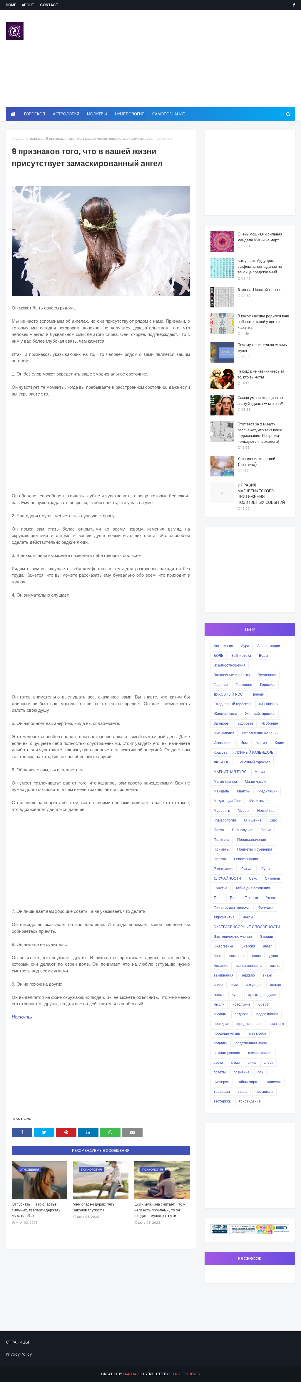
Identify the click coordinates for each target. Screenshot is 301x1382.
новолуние (241, 1004)
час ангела (264, 1091)
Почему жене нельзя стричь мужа (262, 348)
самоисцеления (227, 1052)
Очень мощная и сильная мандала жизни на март (260, 237)
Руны (265, 868)
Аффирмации (268, 645)
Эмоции (266, 936)
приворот (277, 1023)
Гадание (221, 684)
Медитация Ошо (227, 800)
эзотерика (222, 1101)
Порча (266, 829)
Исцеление (223, 742)
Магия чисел (255, 781)
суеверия (221, 1081)
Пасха (219, 829)
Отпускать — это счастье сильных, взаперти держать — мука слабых (38, 1209)
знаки (267, 975)
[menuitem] (13, 114)
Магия (260, 771)
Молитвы (257, 800)
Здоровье (245, 723)
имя (234, 984)
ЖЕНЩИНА (268, 703)
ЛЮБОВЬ (221, 762)
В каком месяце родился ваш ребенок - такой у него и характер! (263, 321)
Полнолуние (242, 829)
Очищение (253, 820)
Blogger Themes (184, 1373)
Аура (245, 645)
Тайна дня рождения (252, 888)
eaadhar (131, 1373)
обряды (220, 1013)
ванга (256, 955)
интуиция (254, 984)
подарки (241, 1013)
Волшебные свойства (232, 674)
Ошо (273, 820)
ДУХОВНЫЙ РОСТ (229, 694)
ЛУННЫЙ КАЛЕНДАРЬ (254, 752)
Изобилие (269, 723)
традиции (222, 1091)
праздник (221, 1023)
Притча (220, 858)
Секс (253, 878)
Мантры (243, 791)
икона (218, 984)
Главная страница (27, 138)
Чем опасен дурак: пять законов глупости (94, 1207)
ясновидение (250, 1101)
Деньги (258, 694)
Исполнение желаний (260, 732)
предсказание (249, 1023)
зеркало (248, 975)
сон (260, 1072)
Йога (244, 742)
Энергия (248, 946)
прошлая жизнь (227, 1033)
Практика (221, 839)
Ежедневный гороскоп (232, 703)
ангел (267, 946)
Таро (218, 897)
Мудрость (222, 810)
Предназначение (251, 839)
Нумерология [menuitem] (129, 114)
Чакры (248, 917)
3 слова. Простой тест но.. (260, 289)
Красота (221, 752)
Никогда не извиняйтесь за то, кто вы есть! (261, 374)
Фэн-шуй (266, 907)
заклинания (223, 975)
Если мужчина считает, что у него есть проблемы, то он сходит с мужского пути (159, 1209)
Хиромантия (224, 917)
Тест (233, 897)
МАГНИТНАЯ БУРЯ (230, 771)
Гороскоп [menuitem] (34, 114)
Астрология (223, 645)
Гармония (244, 684)
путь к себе (257, 1033)
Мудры (243, 810)
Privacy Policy (19, 1354)
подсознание (267, 1013)
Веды (263, 655)
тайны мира (247, 1081)
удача (243, 1091)
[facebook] (293, 5)
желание (221, 965)
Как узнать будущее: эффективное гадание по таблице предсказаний (260, 266)
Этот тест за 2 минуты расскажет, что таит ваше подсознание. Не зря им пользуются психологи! (260, 432)
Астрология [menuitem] (66, 114)
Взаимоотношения (229, 665)
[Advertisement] (194, 59)
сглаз (235, 1062)
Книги (279, 742)
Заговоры (222, 723)
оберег (264, 1004)
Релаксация (223, 868)
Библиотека (241, 655)
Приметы (221, 849)
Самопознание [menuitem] (168, 114)
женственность (249, 965)
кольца (275, 984)
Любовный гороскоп (253, 762)
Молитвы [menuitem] (97, 114)
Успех (271, 897)
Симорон (272, 878)
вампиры (236, 955)
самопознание (260, 1052)
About (28, 4)
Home (11, 4)
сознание (242, 1072)
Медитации (267, 791)
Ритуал (247, 868)
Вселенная (267, 674)
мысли (219, 1004)
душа (273, 955)
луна (236, 994)
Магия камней (225, 781)
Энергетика (223, 946)
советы (220, 1072)
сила (252, 1062)
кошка (219, 994)
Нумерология (225, 820)
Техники (251, 897)
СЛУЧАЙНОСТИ (227, 878)
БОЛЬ (218, 655)
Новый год (266, 810)
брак (217, 955)
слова (268, 1062)
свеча (218, 1062)
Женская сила (225, 713)
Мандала (221, 791)
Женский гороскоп (260, 713)
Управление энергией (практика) (256, 461)
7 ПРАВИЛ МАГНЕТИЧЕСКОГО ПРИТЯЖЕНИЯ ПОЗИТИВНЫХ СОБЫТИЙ (261, 493)
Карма (261, 742)
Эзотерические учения (233, 936)
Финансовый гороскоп (232, 907)
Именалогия (224, 732)
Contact (49, 4)
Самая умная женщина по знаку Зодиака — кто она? (260, 400)
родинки (221, 1043)
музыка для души (262, 994)
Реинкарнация (246, 858)
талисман (273, 1081)
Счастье (221, 888)
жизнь (275, 965)
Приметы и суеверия (254, 849)
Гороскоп (267, 684)
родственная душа (251, 1043)
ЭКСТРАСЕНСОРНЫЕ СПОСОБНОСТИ (247, 926)
